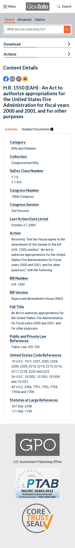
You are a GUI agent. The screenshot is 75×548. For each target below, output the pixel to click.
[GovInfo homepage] (37, 6)
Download (12, 44)
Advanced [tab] (24, 20)
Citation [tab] (40, 20)
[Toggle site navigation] (9, 7)
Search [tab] (9, 20)
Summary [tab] (11, 129)
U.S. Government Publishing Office (38, 462)
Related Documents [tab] (36, 129)
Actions (10, 54)
